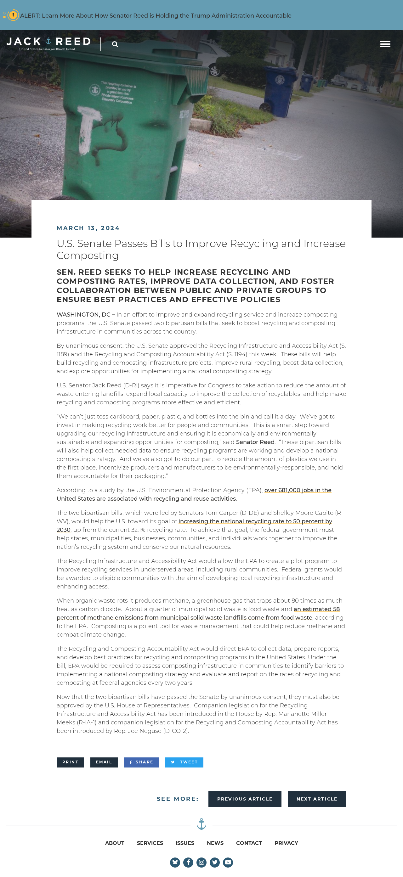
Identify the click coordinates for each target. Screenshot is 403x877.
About (114, 843)
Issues (185, 843)
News (215, 843)
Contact (249, 843)
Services (150, 843)
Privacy (286, 843)
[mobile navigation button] (385, 44)
